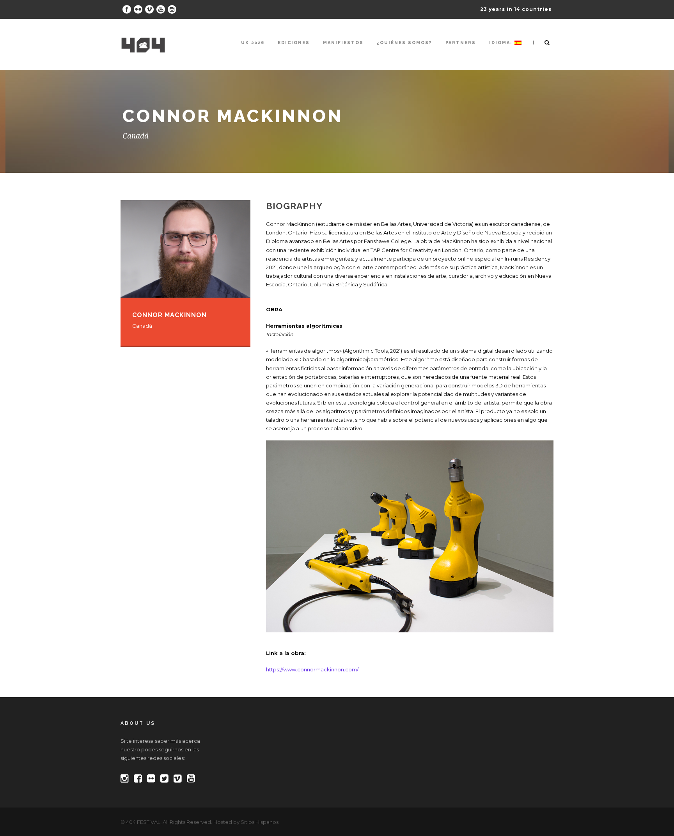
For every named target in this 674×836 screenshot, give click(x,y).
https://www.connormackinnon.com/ (312, 669)
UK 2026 (252, 42)
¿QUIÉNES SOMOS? (404, 42)
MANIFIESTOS (343, 42)
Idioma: (501, 42)
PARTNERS (460, 42)
